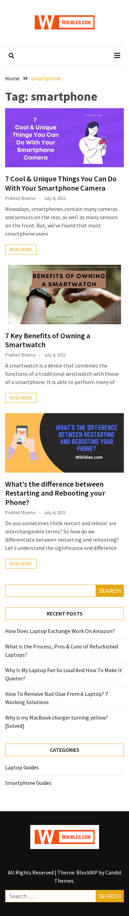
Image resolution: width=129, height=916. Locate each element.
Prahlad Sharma (20, 198)
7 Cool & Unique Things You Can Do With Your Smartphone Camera (61, 183)
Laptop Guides (22, 767)
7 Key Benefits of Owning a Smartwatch (47, 340)
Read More (21, 249)
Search (110, 590)
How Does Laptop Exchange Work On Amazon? (60, 630)
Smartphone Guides (28, 782)
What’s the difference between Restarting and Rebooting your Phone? (55, 493)
